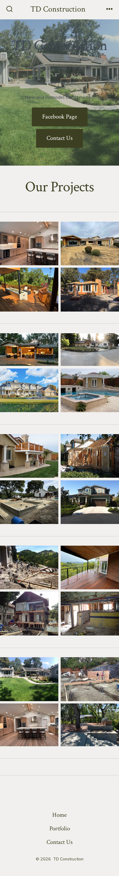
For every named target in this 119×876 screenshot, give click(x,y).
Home (59, 815)
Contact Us (59, 138)
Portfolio (59, 828)
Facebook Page (59, 117)
